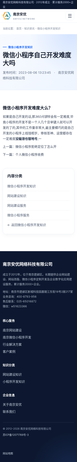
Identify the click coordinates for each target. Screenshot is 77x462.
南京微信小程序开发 (17, 337)
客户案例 (9, 352)
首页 (19, 28)
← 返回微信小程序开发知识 (26, 225)
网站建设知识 (16, 196)
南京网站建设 (12, 330)
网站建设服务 (16, 205)
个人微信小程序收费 (29, 155)
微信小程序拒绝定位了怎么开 (35, 147)
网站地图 (8, 453)
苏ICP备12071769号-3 (16, 434)
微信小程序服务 (18, 215)
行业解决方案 (12, 344)
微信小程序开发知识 (48, 28)
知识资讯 (29, 28)
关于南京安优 (12, 404)
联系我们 (9, 412)
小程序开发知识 (14, 382)
